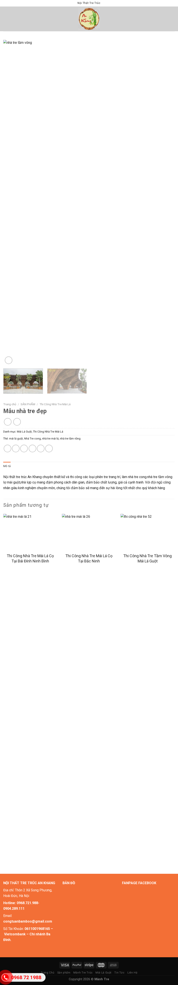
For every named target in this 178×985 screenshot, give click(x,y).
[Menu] (5, 18)
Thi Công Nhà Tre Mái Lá (55, 404)
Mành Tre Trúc (83, 972)
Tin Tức (119, 972)
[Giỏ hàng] (172, 19)
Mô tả (7, 466)
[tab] (7, 466)
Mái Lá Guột (24, 431)
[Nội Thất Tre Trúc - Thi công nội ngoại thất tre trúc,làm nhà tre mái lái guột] (89, 19)
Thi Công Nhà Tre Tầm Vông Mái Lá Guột (147, 558)
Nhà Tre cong (32, 438)
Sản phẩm (64, 972)
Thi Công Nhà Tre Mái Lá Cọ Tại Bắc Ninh (88, 558)
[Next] (166, 202)
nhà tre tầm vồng (70, 438)
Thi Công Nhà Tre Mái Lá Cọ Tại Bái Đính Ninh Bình (30, 558)
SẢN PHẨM (28, 404)
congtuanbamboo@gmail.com (27, 921)
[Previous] (12, 202)
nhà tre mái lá (50, 438)
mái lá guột (16, 438)
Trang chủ (9, 404)
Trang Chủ (47, 972)
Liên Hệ (132, 972)
